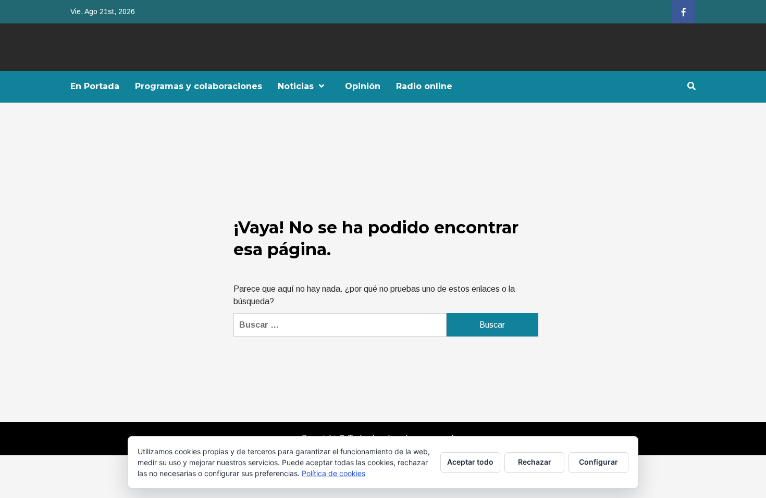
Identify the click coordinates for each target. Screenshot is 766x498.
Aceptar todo (470, 461)
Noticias (296, 86)
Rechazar (534, 461)
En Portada (94, 86)
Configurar (598, 461)
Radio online (424, 86)
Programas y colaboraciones (198, 86)
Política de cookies (333, 473)
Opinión (362, 86)
